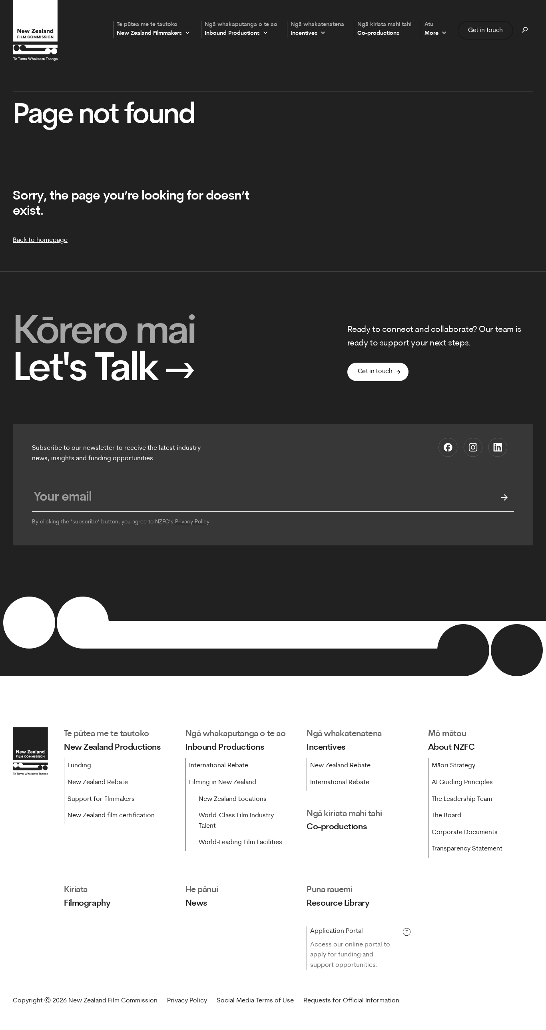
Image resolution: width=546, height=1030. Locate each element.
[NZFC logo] (35, 30)
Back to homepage (40, 240)
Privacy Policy (192, 522)
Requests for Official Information (351, 1001)
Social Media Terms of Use (255, 1001)
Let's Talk (104, 370)
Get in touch (485, 30)
